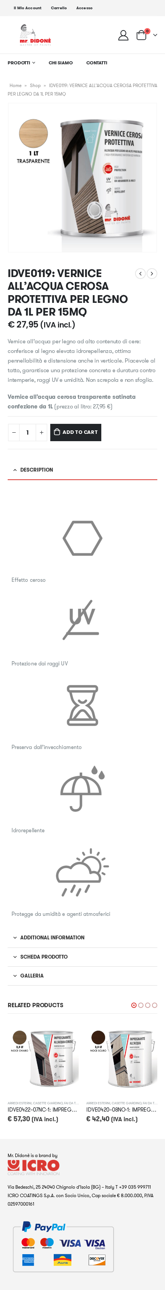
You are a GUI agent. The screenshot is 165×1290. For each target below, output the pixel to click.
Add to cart (80, 432)
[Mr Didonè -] (35, 35)
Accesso (84, 8)
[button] (133, 1005)
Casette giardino (48, 1102)
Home (15, 85)
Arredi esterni (19, 1102)
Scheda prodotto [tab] (44, 957)
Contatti (96, 62)
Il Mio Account (28, 8)
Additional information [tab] (52, 937)
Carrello (59, 8)
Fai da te (71, 1102)
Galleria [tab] (32, 975)
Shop (35, 85)
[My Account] (123, 35)
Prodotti (19, 62)
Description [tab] (36, 470)
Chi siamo (61, 62)
